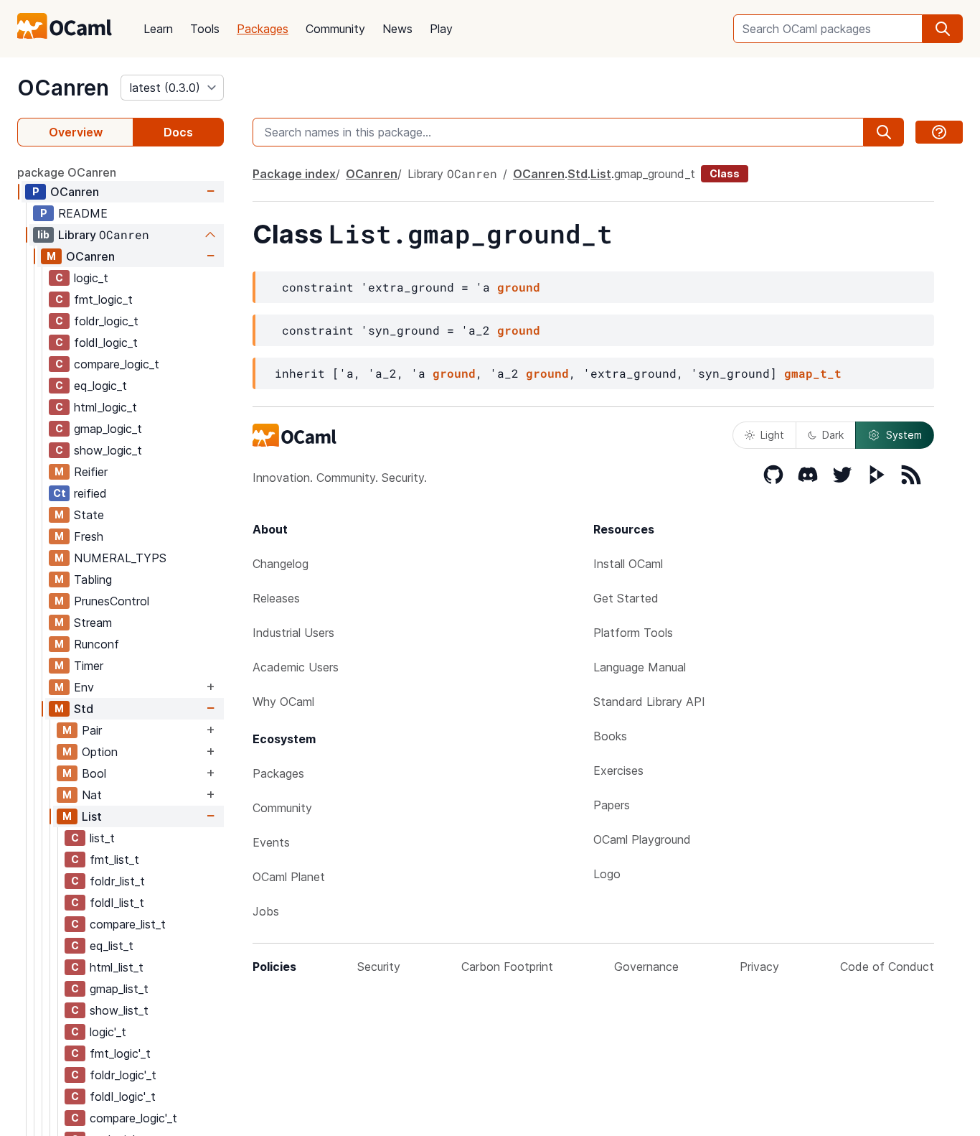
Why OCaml (283, 701)
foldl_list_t (117, 902)
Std (83, 709)
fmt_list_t (114, 859)
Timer (88, 665)
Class (725, 173)
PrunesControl (111, 601)
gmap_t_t (813, 373)
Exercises (618, 770)
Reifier (91, 472)
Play (441, 29)
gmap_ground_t (654, 174)
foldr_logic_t (106, 321)
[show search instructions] (939, 132)
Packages (262, 29)
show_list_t (119, 1010)
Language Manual (639, 667)
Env (84, 687)
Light (772, 435)
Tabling (93, 579)
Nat (92, 795)
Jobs (266, 911)
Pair (92, 730)
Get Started (626, 598)
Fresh (88, 536)
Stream (93, 622)
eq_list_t (111, 946)
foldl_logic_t (106, 342)
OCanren (63, 88)
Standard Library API (649, 701)
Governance (646, 966)
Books (610, 736)
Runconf (96, 644)
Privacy (759, 966)
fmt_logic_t (103, 299)
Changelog (280, 564)
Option (100, 752)
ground (518, 286)
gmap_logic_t (108, 429)
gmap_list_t (119, 989)
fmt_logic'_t (120, 1053)
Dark (833, 435)
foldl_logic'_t (123, 1096)
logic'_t (108, 1032)
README (83, 213)
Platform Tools (633, 632)
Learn (158, 29)
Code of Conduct (887, 966)
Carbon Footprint (507, 966)
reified (90, 493)
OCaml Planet (289, 877)
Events (271, 842)
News (397, 29)
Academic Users (296, 667)
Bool (94, 773)
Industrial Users (293, 632)
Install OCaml (628, 564)
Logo (607, 874)
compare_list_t (128, 924)
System (904, 435)
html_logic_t (105, 407)
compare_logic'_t (133, 1118)
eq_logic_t (100, 385)
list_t (102, 838)
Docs (178, 132)
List (92, 816)
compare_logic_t (116, 364)
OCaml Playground (642, 839)
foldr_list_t (117, 881)
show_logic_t (108, 450)
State (89, 515)
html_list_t (116, 967)
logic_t (91, 278)
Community (335, 29)
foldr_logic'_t (123, 1075)
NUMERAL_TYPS (120, 558)
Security (378, 966)
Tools (205, 29)
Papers (611, 805)
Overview (76, 132)
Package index (294, 174)
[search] (943, 28)
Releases (276, 598)
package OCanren (66, 172)
